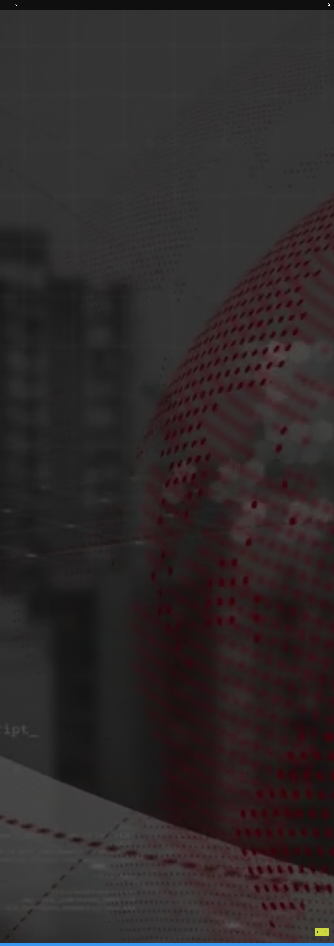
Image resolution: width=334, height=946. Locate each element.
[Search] (329, 5)
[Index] (5, 5)
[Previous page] (318, 932)
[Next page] (325, 932)
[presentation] (167, 473)
